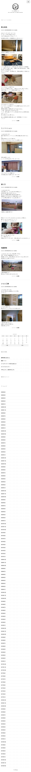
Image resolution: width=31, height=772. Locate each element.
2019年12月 (3, 592)
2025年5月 (3, 422)
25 (3, 343)
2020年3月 (3, 583)
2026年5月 (3, 395)
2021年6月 (3, 541)
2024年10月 (3, 434)
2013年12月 (3, 759)
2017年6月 (3, 682)
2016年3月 (3, 727)
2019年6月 (3, 610)
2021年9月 (3, 532)
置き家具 (4, 27)
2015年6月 (3, 733)
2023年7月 (3, 472)
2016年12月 (3, 700)
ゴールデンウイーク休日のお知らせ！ (9, 363)
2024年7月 (3, 443)
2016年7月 (3, 715)
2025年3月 (3, 425)
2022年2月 (3, 517)
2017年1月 (3, 697)
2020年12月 (3, 559)
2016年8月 (3, 712)
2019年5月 (3, 613)
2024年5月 (3, 449)
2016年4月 (3, 724)
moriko (15, 30)
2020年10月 (3, 565)
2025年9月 (3, 413)
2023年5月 (3, 478)
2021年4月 (3, 547)
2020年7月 (3, 571)
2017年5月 (3, 685)
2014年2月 (3, 753)
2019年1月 (3, 625)
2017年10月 (3, 670)
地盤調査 (4, 248)
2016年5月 (3, 721)
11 (3, 340)
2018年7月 (3, 643)
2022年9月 (3, 499)
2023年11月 (3, 460)
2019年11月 (3, 595)
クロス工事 (5, 284)
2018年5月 (3, 649)
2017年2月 (3, 694)
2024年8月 (3, 440)
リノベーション (6, 128)
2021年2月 (3, 553)
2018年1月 (3, 661)
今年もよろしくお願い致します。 (8, 369)
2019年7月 (3, 607)
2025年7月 (3, 416)
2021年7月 (3, 538)
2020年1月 (3, 589)
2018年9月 (3, 637)
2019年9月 (3, 601)
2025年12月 (3, 407)
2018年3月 (3, 655)
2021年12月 (3, 523)
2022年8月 (3, 502)
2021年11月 (3, 526)
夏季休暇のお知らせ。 (5, 357)
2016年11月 (3, 703)
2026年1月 (3, 404)
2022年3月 (3, 514)
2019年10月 (3, 598)
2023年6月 (3, 475)
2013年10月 (3, 765)
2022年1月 (3, 520)
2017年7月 (3, 679)
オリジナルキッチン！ (5, 366)
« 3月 (7, 345)
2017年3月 (3, 691)
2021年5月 (3, 544)
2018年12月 (3, 628)
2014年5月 (3, 748)
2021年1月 (3, 556)
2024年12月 (3, 431)
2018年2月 (3, 658)
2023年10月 (3, 463)
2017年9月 (3, 673)
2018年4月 (3, 652)
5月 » (23, 345)
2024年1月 (3, 455)
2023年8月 (3, 469)
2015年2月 (3, 736)
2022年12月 (3, 490)
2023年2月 (3, 484)
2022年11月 (3, 493)
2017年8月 (3, 676)
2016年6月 (3, 718)
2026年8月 (3, 392)
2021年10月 (3, 529)
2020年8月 (3, 568)
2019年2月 (3, 622)
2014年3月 (3, 750)
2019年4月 (3, 616)
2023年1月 (3, 487)
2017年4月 (3, 688)
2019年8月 (3, 604)
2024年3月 (3, 452)
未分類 (18, 120)
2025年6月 (3, 419)
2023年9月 (3, 466)
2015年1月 (3, 739)
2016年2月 (3, 730)
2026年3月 (3, 401)
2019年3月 (3, 619)
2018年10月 (3, 634)
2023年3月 (3, 481)
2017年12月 (3, 664)
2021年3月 (3, 550)
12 (6, 340)
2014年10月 (3, 742)
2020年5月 (3, 577)
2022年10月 (3, 496)
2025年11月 (3, 410)
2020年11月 (3, 562)
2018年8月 (3, 640)
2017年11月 (3, 667)
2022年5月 (3, 508)
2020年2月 (3, 586)
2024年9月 (3, 437)
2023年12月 (3, 458)
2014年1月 (3, 756)
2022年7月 (3, 505)
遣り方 (3, 184)
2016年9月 (3, 709)
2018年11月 (3, 631)
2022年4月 (3, 511)
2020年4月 (3, 580)
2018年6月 (3, 646)
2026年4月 (3, 398)
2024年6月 (3, 446)
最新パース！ (4, 360)
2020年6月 (3, 574)
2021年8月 (3, 535)
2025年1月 (3, 428)
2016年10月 (3, 706)
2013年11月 (3, 762)
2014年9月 (3, 745)
